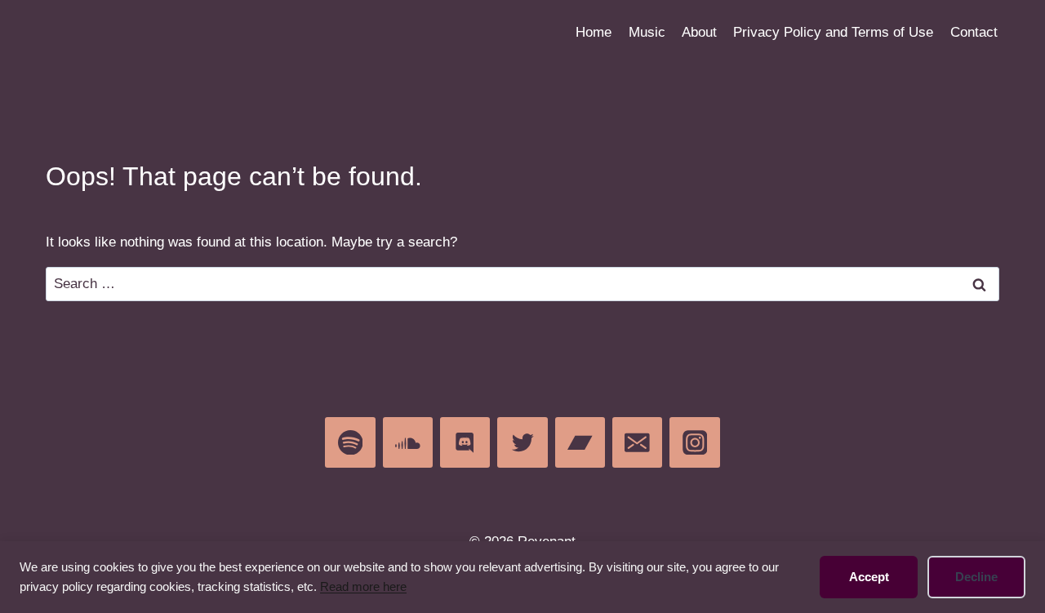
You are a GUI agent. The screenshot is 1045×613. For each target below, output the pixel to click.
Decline (976, 577)
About (699, 32)
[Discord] (465, 442)
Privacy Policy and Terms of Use (833, 32)
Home (593, 32)
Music (647, 32)
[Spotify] (350, 442)
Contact (974, 32)
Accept (869, 577)
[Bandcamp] (580, 442)
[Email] (637, 442)
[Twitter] (522, 442)
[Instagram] (694, 442)
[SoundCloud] (408, 442)
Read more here (363, 586)
